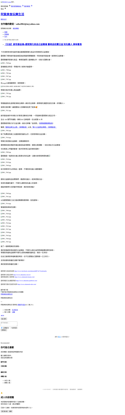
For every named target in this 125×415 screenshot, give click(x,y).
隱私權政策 (73, 389)
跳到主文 (4, 19)
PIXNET (49, 389)
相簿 (5, 32)
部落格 (6, 34)
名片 (5, 36)
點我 (51, 123)
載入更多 (3, 319)
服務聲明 (80, 389)
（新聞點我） (23, 127)
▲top (2, 315)
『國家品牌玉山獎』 (11, 127)
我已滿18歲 (4, 411)
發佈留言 (3, 330)
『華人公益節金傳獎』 (39, 127)
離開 (10, 411)
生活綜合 (15, 310)
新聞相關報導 (44, 123)
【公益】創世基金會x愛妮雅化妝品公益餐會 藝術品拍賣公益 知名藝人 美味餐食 (43, 44)
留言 (23, 305)
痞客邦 (20, 305)
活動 (13, 312)
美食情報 (16, 28)
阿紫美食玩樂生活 (12, 14)
